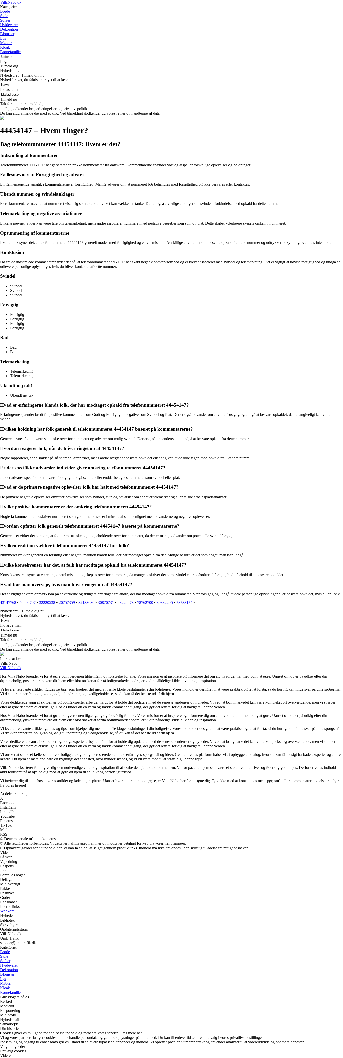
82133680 (86, 602)
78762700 (145, 602)
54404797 (28, 602)
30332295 (165, 602)
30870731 (106, 602)
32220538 (47, 602)
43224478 (126, 602)
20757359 (67, 602)
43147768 (8, 602)
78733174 (184, 602)
